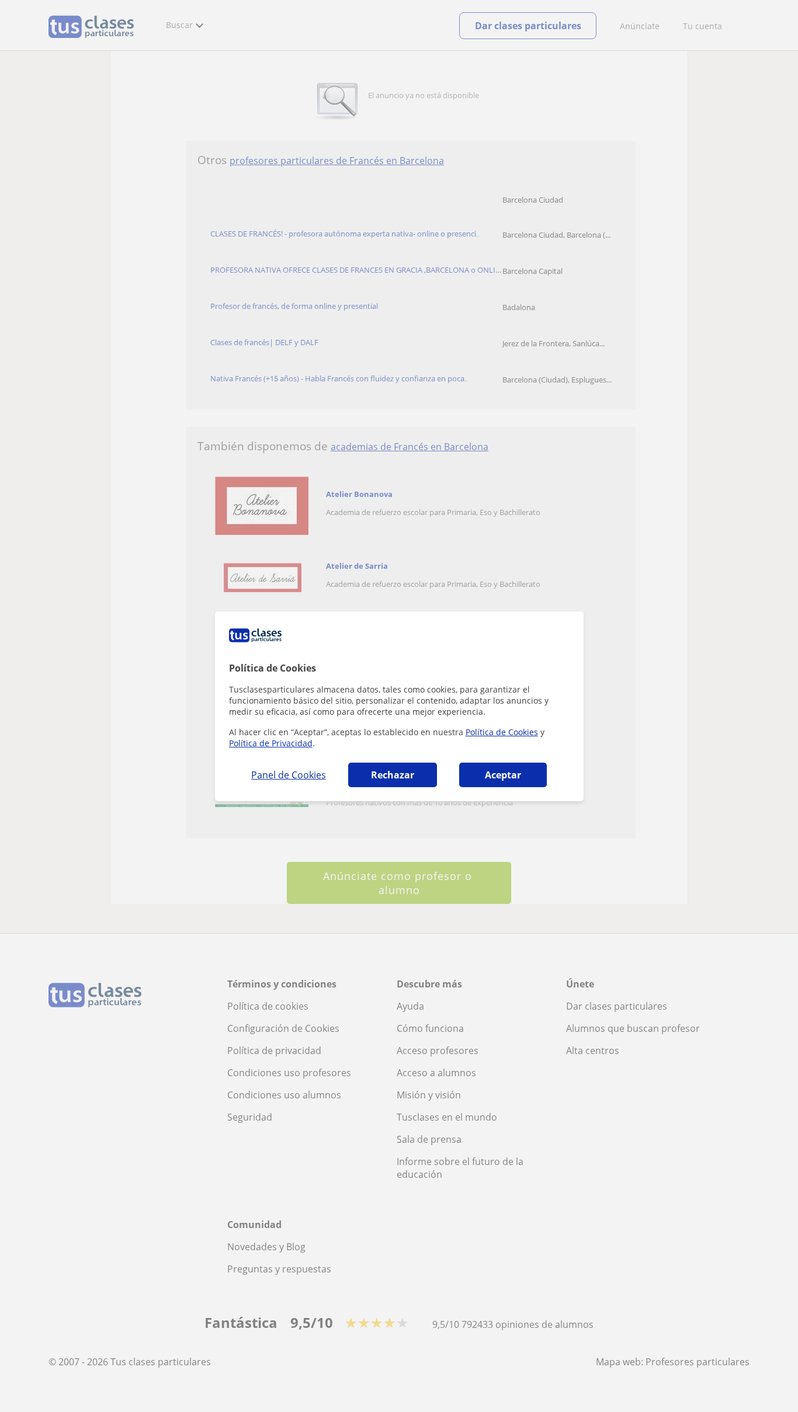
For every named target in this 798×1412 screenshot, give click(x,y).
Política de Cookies (502, 732)
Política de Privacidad (271, 743)
